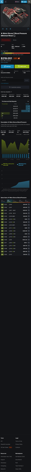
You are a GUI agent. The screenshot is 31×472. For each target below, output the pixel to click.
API (1, 441)
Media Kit (3, 469)
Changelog (3, 465)
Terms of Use (18, 441)
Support (3, 459)
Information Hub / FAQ (6, 456)
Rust (16, 462)
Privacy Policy (18, 444)
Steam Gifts (18, 469)
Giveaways (3, 462)
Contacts (17, 447)
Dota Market (18, 459)
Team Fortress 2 (19, 465)
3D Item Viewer (4, 447)
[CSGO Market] (1, 1)
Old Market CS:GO (20, 456)
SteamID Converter (5, 444)
